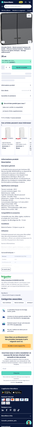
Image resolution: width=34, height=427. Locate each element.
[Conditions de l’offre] (30, 61)
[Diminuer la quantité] (3, 67)
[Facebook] (6, 410)
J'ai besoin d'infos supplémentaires (12, 111)
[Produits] (2, 6)
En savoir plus (19, 382)
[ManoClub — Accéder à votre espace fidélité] (21, 2)
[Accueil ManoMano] (9, 2)
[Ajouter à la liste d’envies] (29, 42)
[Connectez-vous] (25, 2)
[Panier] (29, 2)
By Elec (8, 117)
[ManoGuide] (28, 422)
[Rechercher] (6, 6)
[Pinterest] (10, 410)
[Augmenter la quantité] (9, 67)
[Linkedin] (2, 410)
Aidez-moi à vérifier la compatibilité (13, 107)
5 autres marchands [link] (16, 117)
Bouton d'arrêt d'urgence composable (12, 295)
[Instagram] (14, 410)
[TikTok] (18, 410)
